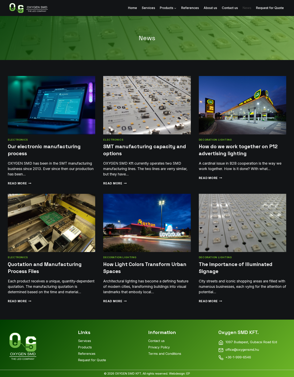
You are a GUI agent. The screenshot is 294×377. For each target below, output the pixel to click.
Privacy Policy (159, 347)
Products (85, 347)
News (247, 8)
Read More (19, 183)
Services (148, 8)
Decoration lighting (215, 139)
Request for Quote (270, 8)
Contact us (230, 8)
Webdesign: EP (179, 373)
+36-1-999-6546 (238, 357)
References (190, 8)
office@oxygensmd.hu (242, 350)
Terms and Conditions (164, 354)
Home (132, 8)
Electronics (18, 139)
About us (210, 8)
